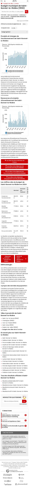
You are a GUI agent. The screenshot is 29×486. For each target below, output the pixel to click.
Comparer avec (5, 27)
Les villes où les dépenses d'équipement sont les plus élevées (14, 178)
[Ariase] (8, 484)
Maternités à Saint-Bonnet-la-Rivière (13, 363)
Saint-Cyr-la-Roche (12, 14)
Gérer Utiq (14, 465)
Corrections (6, 466)
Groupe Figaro (22, 466)
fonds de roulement (7, 245)
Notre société (20, 462)
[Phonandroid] (21, 484)
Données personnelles (20, 463)
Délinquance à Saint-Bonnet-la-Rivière (14, 370)
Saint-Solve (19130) (8, 325)
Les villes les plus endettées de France (15, 161)
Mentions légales (14, 466)
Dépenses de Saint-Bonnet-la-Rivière (7, 259)
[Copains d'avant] (8, 481)
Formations (7, 410)
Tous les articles (21, 465)
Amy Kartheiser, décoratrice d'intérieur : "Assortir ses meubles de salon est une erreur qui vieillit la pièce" (14, 452)
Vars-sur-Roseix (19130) (9, 322)
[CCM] (21, 475)
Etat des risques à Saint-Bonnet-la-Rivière (14, 365)
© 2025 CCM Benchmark (14, 468)
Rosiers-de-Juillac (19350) (10, 327)
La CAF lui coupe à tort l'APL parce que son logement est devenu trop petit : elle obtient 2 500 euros (14, 447)
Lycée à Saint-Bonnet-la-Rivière (12, 359)
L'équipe (14, 462)
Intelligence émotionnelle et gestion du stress (13, 426)
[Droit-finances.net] (21, 478)
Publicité (25, 462)
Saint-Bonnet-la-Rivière (9, 338)
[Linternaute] (8, 478)
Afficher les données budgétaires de (11, 24)
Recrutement (11, 463)
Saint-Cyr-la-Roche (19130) (10, 318)
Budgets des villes (8, 3)
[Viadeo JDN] (21, 481)
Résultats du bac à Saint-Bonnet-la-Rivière (15, 385)
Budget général (6, 31)
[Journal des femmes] (8, 475)
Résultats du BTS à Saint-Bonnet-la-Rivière (15, 391)
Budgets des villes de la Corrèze (12, 329)
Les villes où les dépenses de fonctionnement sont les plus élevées (14, 172)
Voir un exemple (23, 403)
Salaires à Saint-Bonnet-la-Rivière (12, 340)
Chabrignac (22, 14)
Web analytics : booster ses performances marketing (10, 415)
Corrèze (17, 3)
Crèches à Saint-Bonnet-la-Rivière (12, 361)
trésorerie (23, 245)
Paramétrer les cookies (6, 465)
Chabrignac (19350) (8, 320)
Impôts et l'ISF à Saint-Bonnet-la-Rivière (14, 344)
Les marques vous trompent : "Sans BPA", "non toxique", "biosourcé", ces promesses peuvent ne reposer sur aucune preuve (14, 442)
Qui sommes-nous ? (6, 462)
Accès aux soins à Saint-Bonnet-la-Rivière (14, 368)
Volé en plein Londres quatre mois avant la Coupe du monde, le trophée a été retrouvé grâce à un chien (14, 437)
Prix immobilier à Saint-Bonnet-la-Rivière (14, 342)
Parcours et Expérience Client (11, 420)
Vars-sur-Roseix (5, 16)
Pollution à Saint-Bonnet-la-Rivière (12, 372)
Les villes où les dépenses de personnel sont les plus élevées (14, 166)
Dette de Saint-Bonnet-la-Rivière (20, 259)
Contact (6, 463)
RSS (27, 465)
